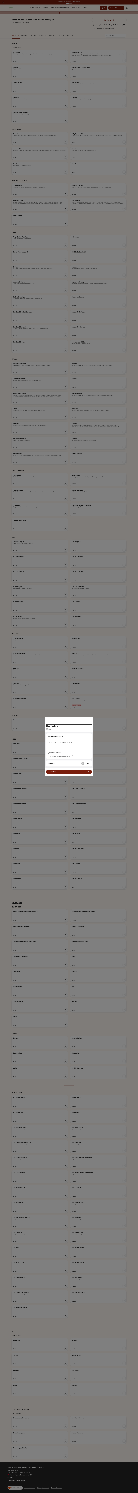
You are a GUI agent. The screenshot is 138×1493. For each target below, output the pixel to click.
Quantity (51, 763)
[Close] (90, 720)
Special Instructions (55, 736)
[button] (69, 772)
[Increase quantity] (88, 763)
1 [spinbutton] (85, 763)
